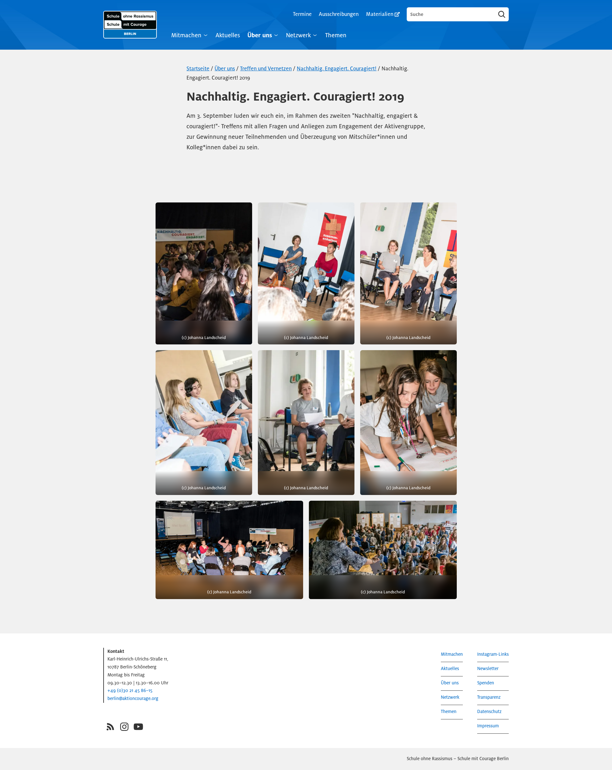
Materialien (379, 14)
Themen (335, 35)
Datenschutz (489, 711)
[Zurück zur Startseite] (130, 25)
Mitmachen (186, 35)
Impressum (488, 726)
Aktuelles (227, 35)
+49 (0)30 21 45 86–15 (129, 690)
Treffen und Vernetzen (266, 68)
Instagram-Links (493, 654)
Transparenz (488, 697)
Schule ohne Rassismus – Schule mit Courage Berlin (458, 758)
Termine (302, 14)
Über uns (259, 35)
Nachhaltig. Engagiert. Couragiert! (336, 68)
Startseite (197, 68)
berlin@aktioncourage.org (132, 698)
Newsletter (488, 668)
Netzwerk (298, 35)
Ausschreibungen (339, 14)
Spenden (485, 683)
